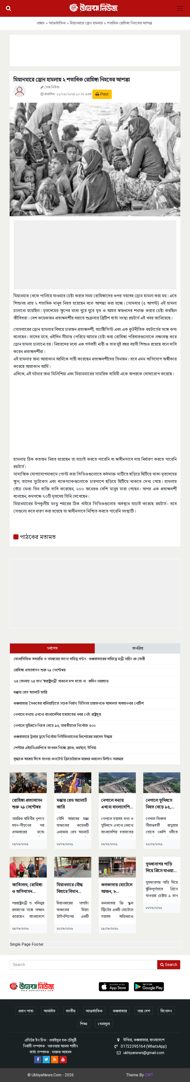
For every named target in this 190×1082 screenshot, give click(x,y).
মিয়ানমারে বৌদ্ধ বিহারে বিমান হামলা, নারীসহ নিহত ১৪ (70, 888)
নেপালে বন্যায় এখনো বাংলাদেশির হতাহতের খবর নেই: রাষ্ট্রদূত (57, 714)
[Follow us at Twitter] (46, 1059)
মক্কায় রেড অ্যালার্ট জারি (30, 692)
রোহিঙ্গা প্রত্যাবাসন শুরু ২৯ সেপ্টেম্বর (40, 670)
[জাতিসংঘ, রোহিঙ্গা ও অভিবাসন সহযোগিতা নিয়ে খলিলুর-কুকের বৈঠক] (28, 866)
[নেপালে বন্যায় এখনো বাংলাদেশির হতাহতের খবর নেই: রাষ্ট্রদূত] (117, 782)
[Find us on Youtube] (63, 1059)
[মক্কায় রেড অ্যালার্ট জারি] (72, 782)
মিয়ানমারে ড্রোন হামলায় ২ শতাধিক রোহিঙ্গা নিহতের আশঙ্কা (71, 80)
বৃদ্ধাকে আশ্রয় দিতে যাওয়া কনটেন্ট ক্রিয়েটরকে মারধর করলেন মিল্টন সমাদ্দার (68, 759)
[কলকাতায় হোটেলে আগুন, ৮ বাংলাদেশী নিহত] (117, 866)
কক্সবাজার (120, 1011)
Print (104, 94)
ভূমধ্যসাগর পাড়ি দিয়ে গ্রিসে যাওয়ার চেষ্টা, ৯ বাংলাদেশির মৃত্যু (161, 867)
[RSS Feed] (54, 1059)
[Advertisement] (95, 49)
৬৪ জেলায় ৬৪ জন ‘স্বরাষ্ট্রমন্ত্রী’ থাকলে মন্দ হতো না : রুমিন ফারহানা (61, 681)
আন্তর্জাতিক (57, 23)
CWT (149, 1075)
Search (170, 964)
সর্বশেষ (52, 648)
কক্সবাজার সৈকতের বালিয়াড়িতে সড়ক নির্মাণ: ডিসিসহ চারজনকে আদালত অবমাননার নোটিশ (79, 703)
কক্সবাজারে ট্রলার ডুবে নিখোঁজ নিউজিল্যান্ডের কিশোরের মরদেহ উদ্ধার (63, 736)
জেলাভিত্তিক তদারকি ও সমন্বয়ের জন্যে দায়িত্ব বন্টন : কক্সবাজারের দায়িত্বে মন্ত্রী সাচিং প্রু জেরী (79, 659)
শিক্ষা (83, 1024)
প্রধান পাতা (25, 1011)
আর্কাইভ (49, 1011)
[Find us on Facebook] (38, 1059)
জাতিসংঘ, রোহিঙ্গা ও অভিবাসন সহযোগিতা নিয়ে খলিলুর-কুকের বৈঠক (27, 888)
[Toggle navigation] (180, 8)
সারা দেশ (143, 1011)
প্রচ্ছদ (41, 23)
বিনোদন (166, 1011)
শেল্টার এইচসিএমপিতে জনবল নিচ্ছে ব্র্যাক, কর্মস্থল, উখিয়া (55, 747)
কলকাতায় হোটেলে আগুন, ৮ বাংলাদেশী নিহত (116, 888)
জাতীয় (70, 1011)
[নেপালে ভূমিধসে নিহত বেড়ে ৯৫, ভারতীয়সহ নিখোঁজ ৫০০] (161, 782)
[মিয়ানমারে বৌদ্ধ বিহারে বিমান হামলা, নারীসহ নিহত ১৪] (72, 866)
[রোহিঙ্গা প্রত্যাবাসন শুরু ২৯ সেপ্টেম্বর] (28, 782)
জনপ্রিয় (137, 648)
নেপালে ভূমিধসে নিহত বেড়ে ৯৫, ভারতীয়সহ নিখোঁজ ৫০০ (55, 725)
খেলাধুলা (104, 1024)
